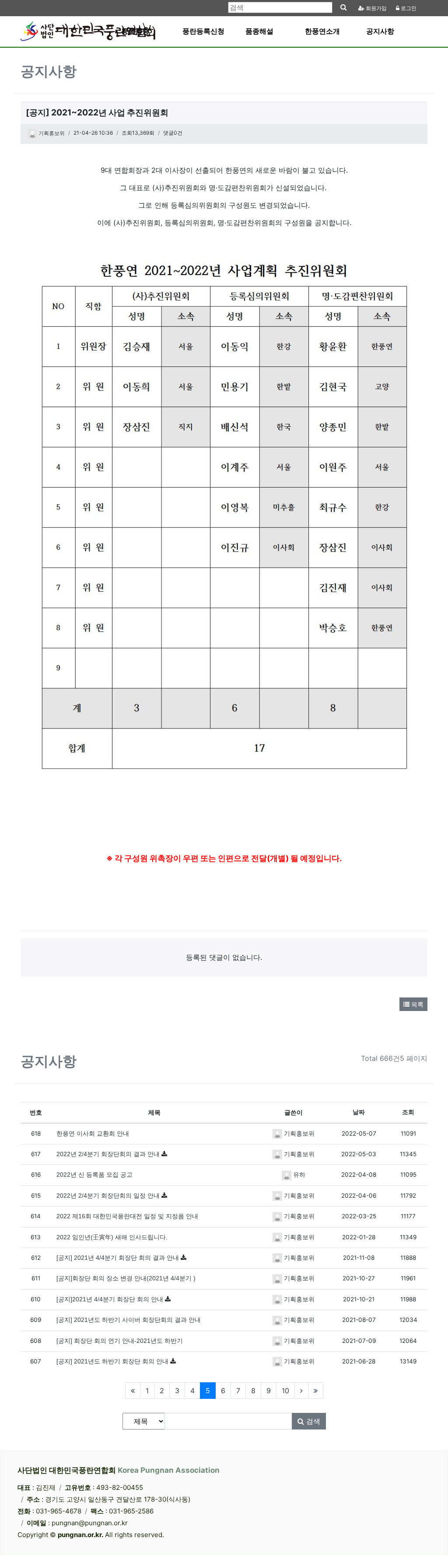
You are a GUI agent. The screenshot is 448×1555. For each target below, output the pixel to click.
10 (285, 1390)
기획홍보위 (51, 133)
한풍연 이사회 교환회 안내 (92, 1133)
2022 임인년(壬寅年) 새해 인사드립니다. (112, 1237)
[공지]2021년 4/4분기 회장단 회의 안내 (110, 1299)
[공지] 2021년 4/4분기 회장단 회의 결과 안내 (118, 1258)
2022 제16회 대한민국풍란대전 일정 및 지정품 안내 (127, 1216)
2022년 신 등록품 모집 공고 (94, 1174)
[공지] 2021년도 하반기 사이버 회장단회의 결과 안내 (128, 1320)
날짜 (359, 1112)
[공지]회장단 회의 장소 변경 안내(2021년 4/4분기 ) (126, 1278)
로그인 (407, 8)
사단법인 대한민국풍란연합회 (119, 1470)
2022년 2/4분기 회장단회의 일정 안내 (108, 1195)
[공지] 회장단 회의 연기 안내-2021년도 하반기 (119, 1341)
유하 (298, 1174)
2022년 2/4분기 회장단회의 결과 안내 (108, 1154)
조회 (408, 1112)
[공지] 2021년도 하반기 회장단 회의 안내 (113, 1361)
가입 (376, 8)
